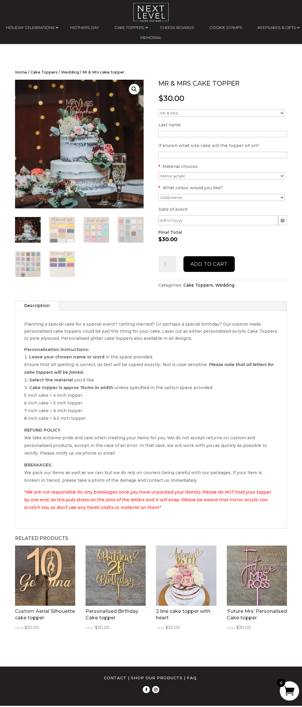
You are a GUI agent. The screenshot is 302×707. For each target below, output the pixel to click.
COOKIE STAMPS (225, 27)
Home (21, 72)
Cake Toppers (44, 72)
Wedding (70, 72)
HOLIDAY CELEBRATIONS (30, 27)
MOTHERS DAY (84, 27)
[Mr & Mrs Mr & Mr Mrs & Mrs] (221, 113)
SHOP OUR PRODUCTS (157, 677)
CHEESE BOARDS (177, 27)
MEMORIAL (151, 37)
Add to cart (209, 264)
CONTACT (115, 677)
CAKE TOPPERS (129, 27)
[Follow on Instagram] (155, 689)
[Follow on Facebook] (146, 689)
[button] (134, 89)
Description (37, 305)
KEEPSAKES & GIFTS (277, 27)
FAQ (192, 677)
